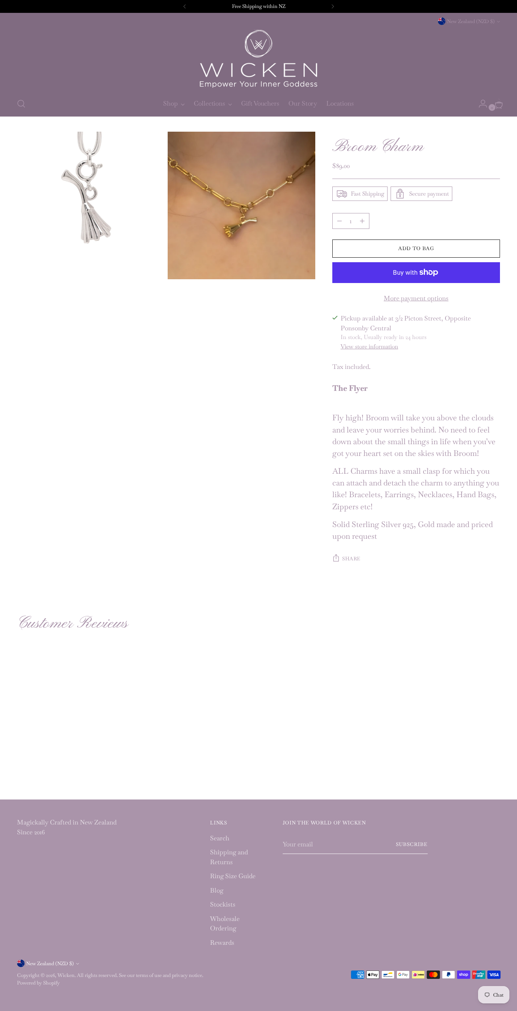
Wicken (66, 975)
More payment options (416, 298)
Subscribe (412, 844)
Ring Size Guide (232, 876)
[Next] (332, 6)
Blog (216, 890)
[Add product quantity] (339, 221)
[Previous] (184, 6)
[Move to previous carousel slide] (476, 695)
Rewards (222, 942)
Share (351, 558)
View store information (369, 346)
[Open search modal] (21, 103)
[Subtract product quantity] (362, 221)
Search (219, 838)
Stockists (222, 904)
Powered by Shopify (38, 983)
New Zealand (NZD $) (471, 21)
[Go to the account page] (479, 103)
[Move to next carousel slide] (493, 695)
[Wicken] (258, 59)
